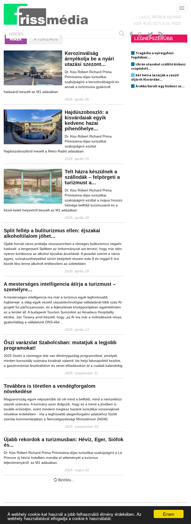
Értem (168, 514)
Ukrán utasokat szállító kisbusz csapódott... (158, 66)
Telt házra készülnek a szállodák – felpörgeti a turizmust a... (92, 177)
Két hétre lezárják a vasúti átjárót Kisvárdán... (155, 77)
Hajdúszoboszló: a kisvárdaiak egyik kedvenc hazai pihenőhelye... (86, 120)
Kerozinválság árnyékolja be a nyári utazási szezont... (89, 58)
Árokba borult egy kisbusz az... (160, 86)
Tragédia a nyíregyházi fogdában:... (152, 55)
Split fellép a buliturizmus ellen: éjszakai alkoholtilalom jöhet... (52, 233)
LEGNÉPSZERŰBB (153, 38)
